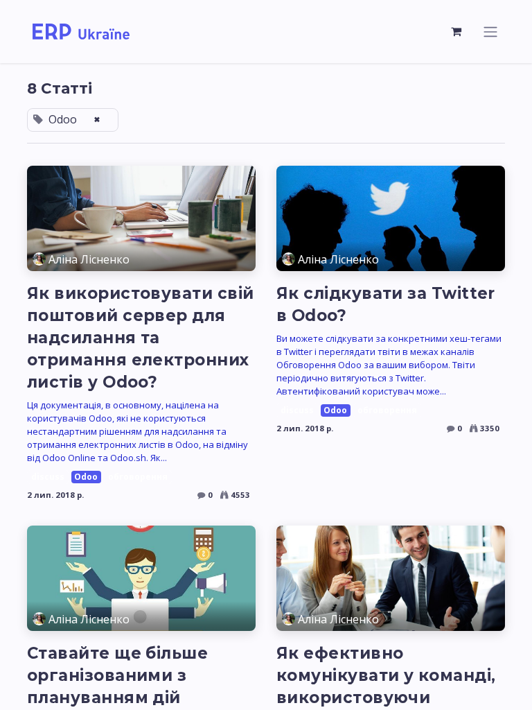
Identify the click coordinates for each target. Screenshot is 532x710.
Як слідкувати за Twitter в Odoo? (385, 304)
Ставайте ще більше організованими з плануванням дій (117, 675)
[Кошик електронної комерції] (456, 31)
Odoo (86, 477)
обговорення (138, 477)
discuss (47, 477)
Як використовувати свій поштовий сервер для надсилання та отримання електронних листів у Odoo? (140, 338)
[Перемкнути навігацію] (490, 31)
